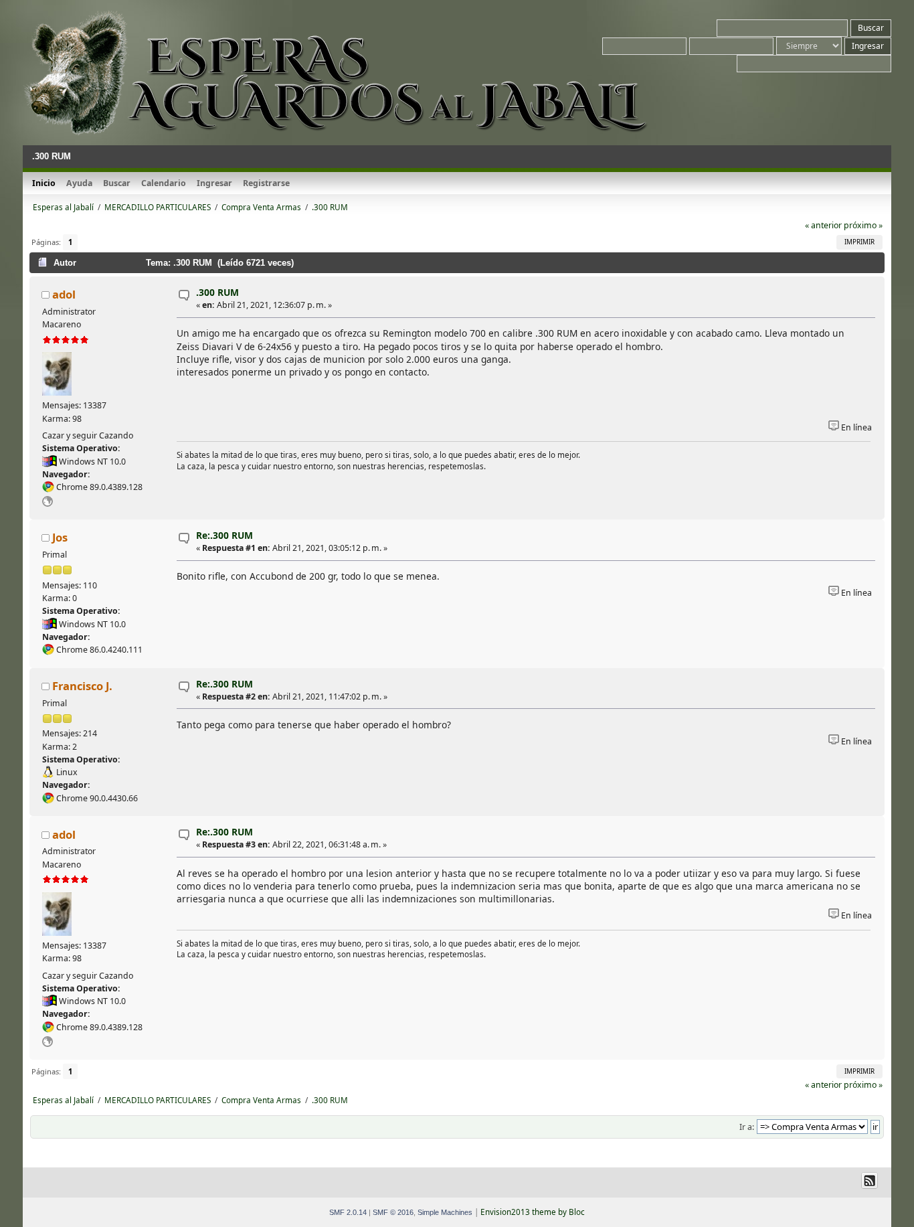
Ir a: (746, 1127)
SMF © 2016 (393, 1212)
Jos (60, 537)
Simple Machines (445, 1212)
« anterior (823, 225)
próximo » (863, 225)
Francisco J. (82, 685)
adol (64, 294)
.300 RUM (217, 292)
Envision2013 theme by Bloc (532, 1212)
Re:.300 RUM (224, 535)
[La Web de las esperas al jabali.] (47, 503)
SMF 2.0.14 (348, 1212)
